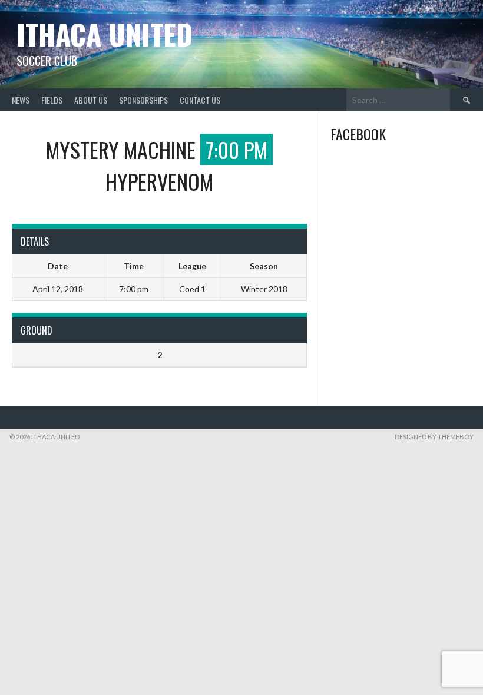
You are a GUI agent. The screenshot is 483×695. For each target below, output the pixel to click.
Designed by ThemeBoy (434, 437)
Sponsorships (143, 100)
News (20, 100)
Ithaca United (104, 34)
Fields (51, 100)
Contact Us (200, 100)
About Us (90, 100)
